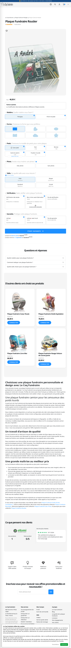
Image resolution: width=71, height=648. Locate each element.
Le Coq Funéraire (57, 609)
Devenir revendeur (26, 622)
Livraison (54, 618)
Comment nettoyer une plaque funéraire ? (20, 262)
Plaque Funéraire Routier (18, 508)
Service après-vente (42, 620)
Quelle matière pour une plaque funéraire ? (20, 258)
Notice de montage (42, 622)
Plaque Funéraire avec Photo (43, 506)
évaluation (13, 24)
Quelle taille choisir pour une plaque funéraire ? (21, 267)
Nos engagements (57, 620)
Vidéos (38, 617)
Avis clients (55, 622)
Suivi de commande (42, 612)
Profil (38, 609)
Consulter (13, 322)
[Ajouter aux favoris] (7, 31)
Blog (53, 612)
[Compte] (59, 4)
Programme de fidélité (27, 624)
